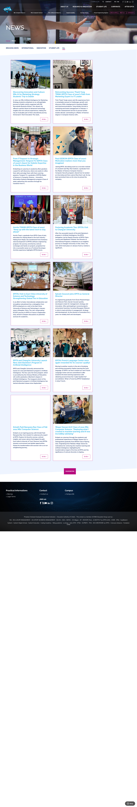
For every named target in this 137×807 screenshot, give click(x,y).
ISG (11, 520)
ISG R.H (58, 520)
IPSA (117, 520)
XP (80, 520)
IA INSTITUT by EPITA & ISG (101, 520)
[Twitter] (125, 2)
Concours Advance (116, 523)
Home (8, 41)
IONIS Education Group (100, 517)
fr (115, 1)
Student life (54, 48)
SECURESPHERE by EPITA (101, 523)
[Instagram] (132, 2)
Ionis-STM (73, 523)
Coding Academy (46, 523)
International (28, 48)
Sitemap (10, 494)
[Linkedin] (130, 2)
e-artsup (65, 523)
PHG (90, 523)
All (63, 48)
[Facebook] (123, 2)
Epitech (10, 523)
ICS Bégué (75, 520)
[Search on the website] (103, 2)
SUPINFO (85, 523)
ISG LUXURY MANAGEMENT (21, 520)
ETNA (79, 523)
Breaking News (12, 48)
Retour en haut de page (127, 799)
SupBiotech (124, 520)
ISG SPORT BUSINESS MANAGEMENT (43, 520)
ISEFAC (68, 520)
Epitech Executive (33, 523)
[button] (64, 6)
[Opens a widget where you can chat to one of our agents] (130, 803)
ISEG (63, 520)
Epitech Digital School (20, 523)
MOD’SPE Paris (87, 520)
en (118, 1)
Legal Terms (11, 496)
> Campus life (69, 494)
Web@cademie (57, 523)
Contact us (44, 494)
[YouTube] (127, 2)
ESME (113, 520)
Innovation (41, 48)
